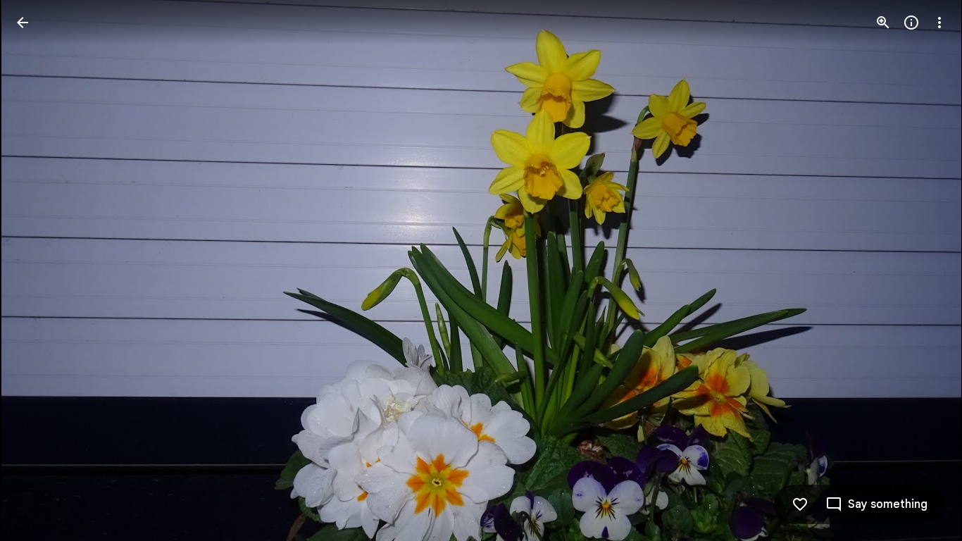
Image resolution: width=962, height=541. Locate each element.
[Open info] (911, 22)
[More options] (939, 22)
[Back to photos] (22, 22)
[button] (39, 270)
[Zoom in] (883, 22)
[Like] (800, 504)
